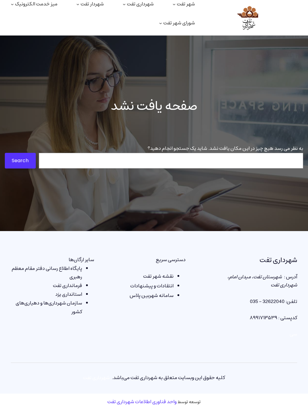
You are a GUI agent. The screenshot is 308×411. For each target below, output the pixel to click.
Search (20, 160)
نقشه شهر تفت (158, 276)
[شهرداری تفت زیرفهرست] (124, 4)
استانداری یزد (68, 294)
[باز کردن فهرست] (160, 23)
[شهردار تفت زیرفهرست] (77, 4)
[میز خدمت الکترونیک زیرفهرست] (12, 4)
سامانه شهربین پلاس (152, 295)
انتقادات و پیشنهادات (152, 286)
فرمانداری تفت (67, 285)
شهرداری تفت (278, 260)
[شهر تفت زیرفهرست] (174, 4)
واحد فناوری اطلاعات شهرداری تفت (142, 401)
